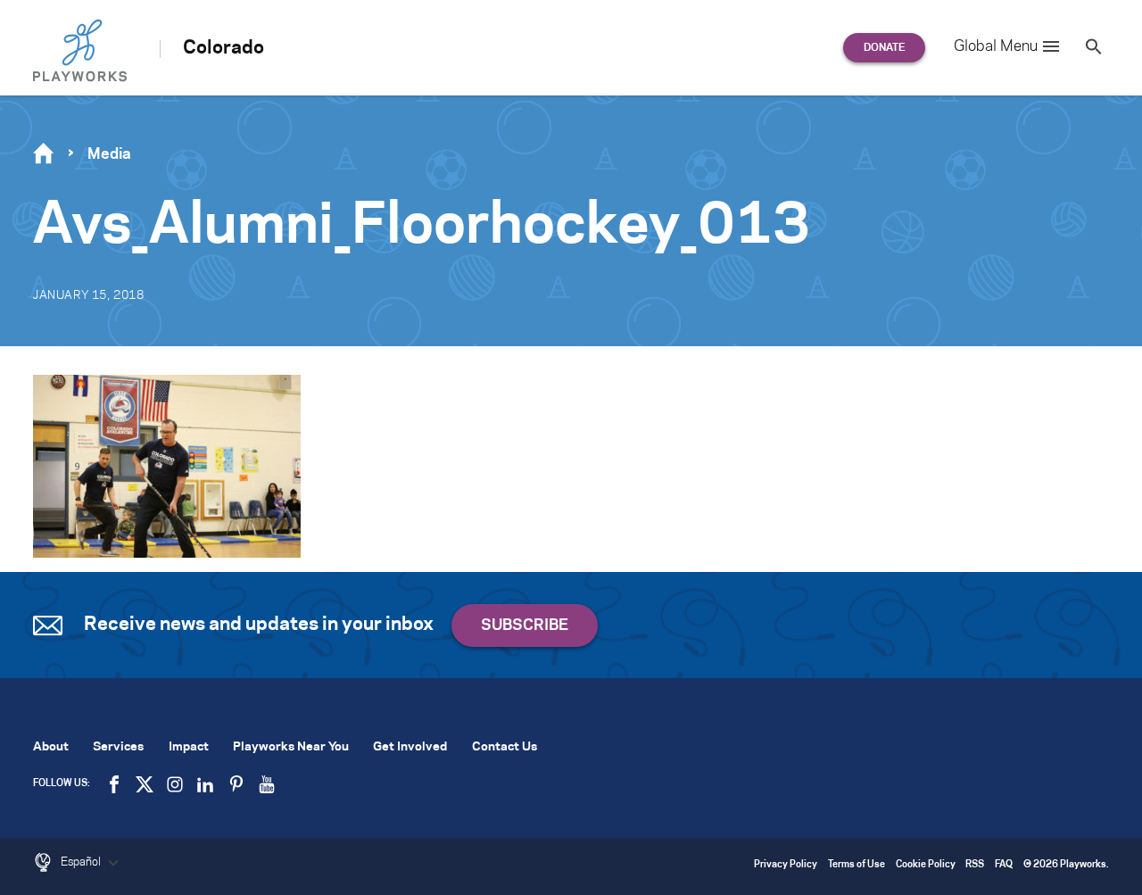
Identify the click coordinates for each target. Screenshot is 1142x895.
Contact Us (504, 747)
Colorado (223, 48)
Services (118, 747)
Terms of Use (856, 865)
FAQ (1004, 865)
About (51, 747)
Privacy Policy (785, 865)
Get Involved (410, 747)
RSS (974, 865)
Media (109, 154)
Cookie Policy (926, 865)
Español (82, 862)
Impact (189, 747)
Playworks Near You (291, 747)
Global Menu (996, 46)
